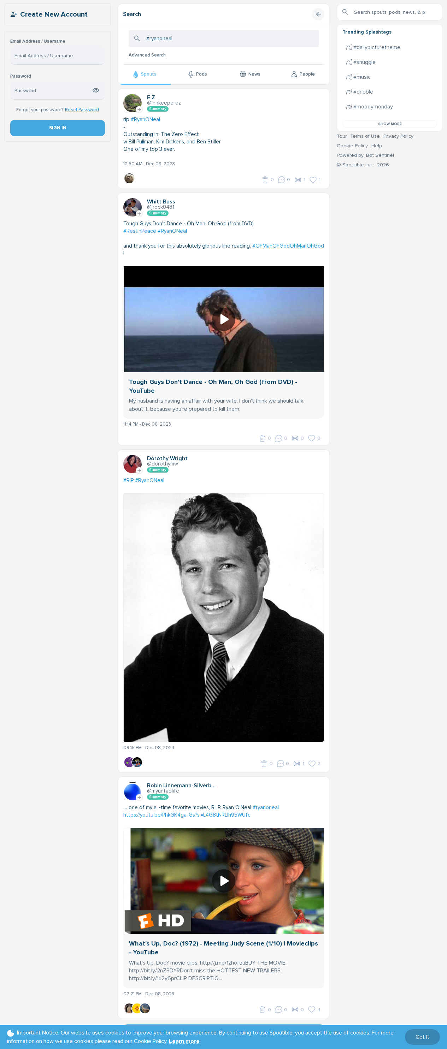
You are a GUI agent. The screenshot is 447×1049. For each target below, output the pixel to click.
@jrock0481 (160, 207)
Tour (342, 136)
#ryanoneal (266, 807)
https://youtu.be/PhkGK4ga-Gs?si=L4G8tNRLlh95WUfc (187, 815)
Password (20, 76)
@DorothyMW (162, 464)
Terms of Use (365, 136)
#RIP (128, 480)
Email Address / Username (37, 41)
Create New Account (54, 14)
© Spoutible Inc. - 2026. (363, 165)
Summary (157, 109)
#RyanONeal (145, 119)
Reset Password (82, 110)
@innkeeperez (164, 103)
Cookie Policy (352, 146)
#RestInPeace (139, 231)
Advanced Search (147, 55)
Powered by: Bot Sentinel (365, 155)
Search (132, 14)
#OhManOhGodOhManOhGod (288, 246)
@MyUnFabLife (163, 791)
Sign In (57, 128)
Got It (422, 1037)
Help (376, 146)
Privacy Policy (398, 136)
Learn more (184, 1041)
